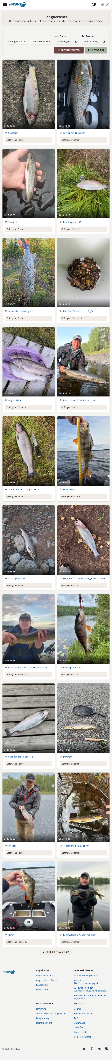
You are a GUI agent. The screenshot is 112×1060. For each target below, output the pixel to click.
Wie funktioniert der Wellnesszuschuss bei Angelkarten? (90, 989)
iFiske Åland (79, 1027)
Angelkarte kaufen (44, 975)
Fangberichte (42, 984)
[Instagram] (91, 1049)
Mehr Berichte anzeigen (56, 952)
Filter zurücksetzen (70, 50)
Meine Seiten (42, 989)
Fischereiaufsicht (44, 1022)
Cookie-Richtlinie (82, 1032)
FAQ (76, 1018)
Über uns (78, 1008)
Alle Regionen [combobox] (14, 41)
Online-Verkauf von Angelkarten (51, 1013)
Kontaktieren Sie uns (83, 1013)
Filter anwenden (96, 50)
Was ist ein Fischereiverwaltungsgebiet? (87, 981)
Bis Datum (87, 36)
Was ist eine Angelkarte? (85, 975)
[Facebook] (84, 1049)
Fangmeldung (42, 1018)
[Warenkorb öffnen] (102, 4)
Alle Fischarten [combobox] (40, 41)
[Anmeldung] (108, 5)
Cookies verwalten (82, 1036)
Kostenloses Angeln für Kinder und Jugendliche (90, 997)
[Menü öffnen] (5, 4)
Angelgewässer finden (46, 980)
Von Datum (61, 36)
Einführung (41, 1008)
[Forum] (107, 1049)
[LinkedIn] (99, 1049)
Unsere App (79, 1022)
